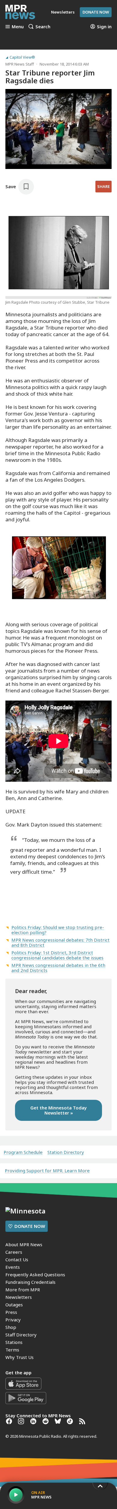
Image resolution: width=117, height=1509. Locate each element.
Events (12, 1267)
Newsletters (18, 1297)
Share (103, 186)
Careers (13, 1252)
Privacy (13, 1320)
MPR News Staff (19, 64)
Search (42, 26)
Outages (14, 1305)
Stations (13, 1342)
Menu (18, 26)
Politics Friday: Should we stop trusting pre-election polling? (57, 929)
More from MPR (22, 1290)
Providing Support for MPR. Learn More (47, 1170)
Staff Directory (21, 1335)
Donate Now (95, 12)
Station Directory (65, 1152)
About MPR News (23, 1244)
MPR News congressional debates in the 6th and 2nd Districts (58, 967)
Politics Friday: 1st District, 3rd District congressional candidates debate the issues (57, 955)
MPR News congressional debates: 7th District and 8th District (60, 942)
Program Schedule (23, 1152)
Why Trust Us (19, 1357)
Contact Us (16, 1259)
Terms (12, 1350)
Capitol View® (22, 57)
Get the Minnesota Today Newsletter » (58, 1110)
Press (11, 1312)
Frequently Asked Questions (35, 1274)
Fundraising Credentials (30, 1282)
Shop (10, 1327)
